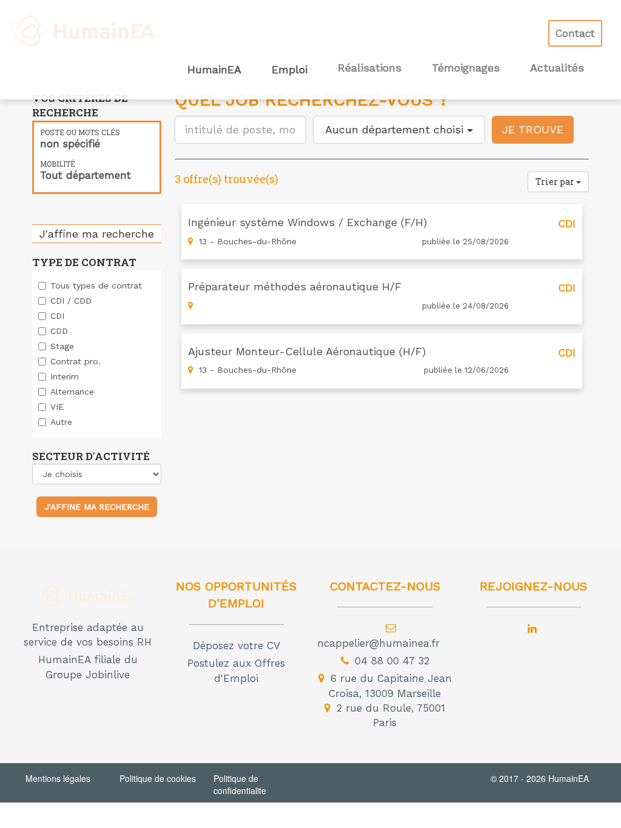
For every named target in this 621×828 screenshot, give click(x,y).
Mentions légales (57, 778)
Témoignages (466, 68)
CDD (59, 331)
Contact (575, 33)
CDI (57, 316)
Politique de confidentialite (239, 784)
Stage (62, 346)
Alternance (72, 391)
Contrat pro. (75, 361)
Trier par (555, 181)
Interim (64, 376)
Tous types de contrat (96, 285)
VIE (57, 407)
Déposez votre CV (236, 645)
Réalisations (369, 68)
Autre (61, 422)
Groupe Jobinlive (87, 675)
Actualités (557, 68)
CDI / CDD (71, 300)
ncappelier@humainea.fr (378, 643)
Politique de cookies (157, 778)
